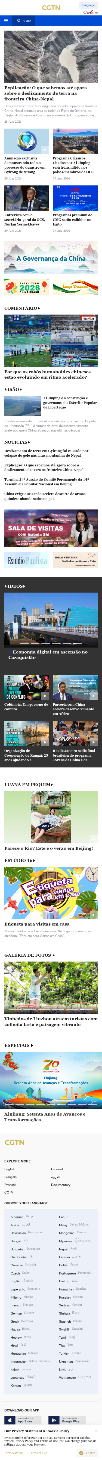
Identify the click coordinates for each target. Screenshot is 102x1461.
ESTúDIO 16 (18, 860)
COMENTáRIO (20, 308)
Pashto (68, 1280)
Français (10, 1177)
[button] (15, 1009)
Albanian (22, 1216)
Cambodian (22, 1256)
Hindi (18, 1345)
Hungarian (24, 1352)
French (22, 1304)
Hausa (20, 1328)
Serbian (70, 1304)
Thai (66, 1345)
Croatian (23, 1264)
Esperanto (25, 1288)
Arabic (20, 1224)
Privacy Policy (13, 1453)
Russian (71, 1296)
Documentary (60, 1184)
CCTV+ (9, 1192)
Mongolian (73, 1232)
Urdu (66, 1369)
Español (57, 1169)
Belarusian (26, 1232)
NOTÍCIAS (15, 442)
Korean (21, 1385)
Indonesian (31, 1361)
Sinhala (69, 1312)
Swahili (71, 1328)
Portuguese (75, 1272)
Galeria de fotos (28, 955)
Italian (21, 1369)
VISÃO (11, 389)
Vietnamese (75, 1377)
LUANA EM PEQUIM (27, 784)
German (22, 1312)
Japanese (23, 1377)
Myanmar (75, 1240)
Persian (70, 1256)
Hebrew (21, 1336)
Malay (74, 1224)
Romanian (72, 1288)
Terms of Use (38, 1453)
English (9, 1169)
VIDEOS (13, 586)
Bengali (19, 1240)
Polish (68, 1264)
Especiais (17, 1045)
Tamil (67, 1336)
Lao (65, 1216)
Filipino (22, 1296)
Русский (10, 1184)
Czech (20, 1272)
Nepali (67, 1248)
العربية (55, 1177)
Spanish (71, 1320)
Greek (22, 1320)
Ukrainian (74, 1361)
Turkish (70, 1352)
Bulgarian (25, 1248)
